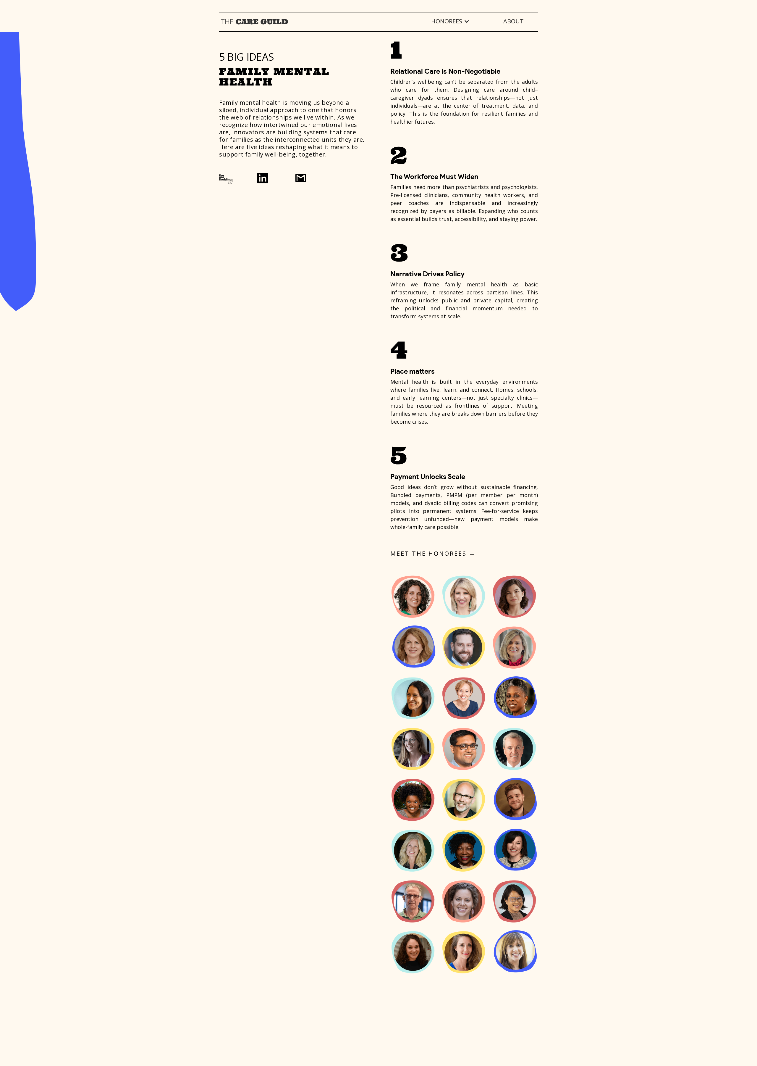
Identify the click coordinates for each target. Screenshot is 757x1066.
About (513, 21)
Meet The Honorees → (433, 553)
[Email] (300, 178)
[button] (449, 21)
